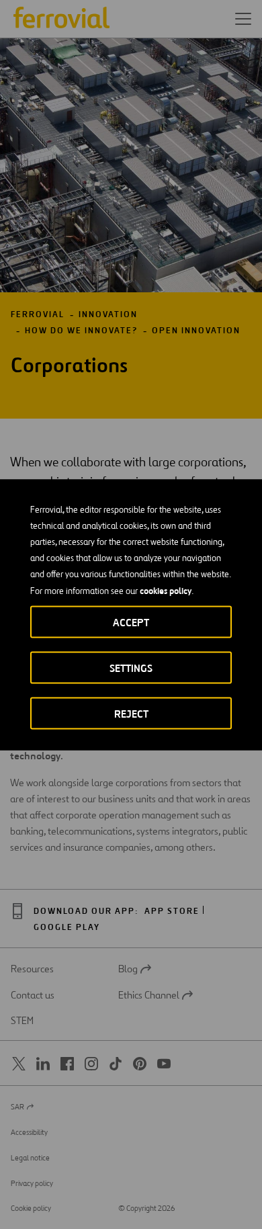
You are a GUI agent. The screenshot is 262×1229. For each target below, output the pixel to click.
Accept (131, 622)
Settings (131, 668)
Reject (131, 713)
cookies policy (165, 590)
